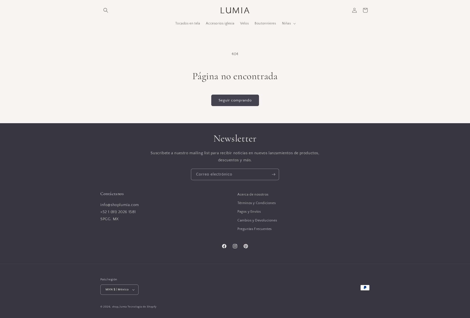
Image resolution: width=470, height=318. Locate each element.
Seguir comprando (235, 100)
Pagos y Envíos (249, 212)
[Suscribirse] (273, 174)
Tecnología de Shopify (142, 306)
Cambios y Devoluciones (257, 220)
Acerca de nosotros (253, 195)
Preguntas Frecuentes (254, 229)
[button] (105, 10)
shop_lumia (119, 306)
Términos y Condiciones (256, 203)
